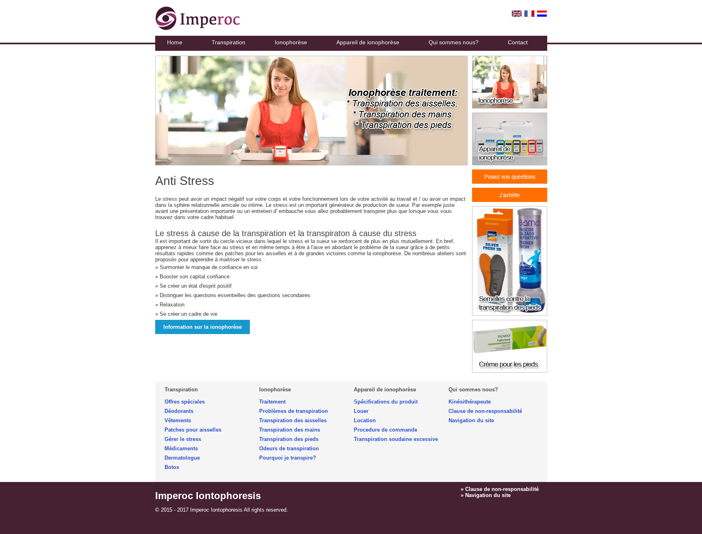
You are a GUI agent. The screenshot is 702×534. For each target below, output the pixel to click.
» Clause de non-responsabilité (500, 489)
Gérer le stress (183, 439)
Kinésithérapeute (469, 402)
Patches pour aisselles (193, 430)
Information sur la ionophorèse (202, 327)
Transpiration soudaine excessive (396, 439)
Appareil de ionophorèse (367, 42)
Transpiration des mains (289, 430)
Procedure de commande (385, 430)
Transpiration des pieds (288, 439)
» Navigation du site (486, 495)
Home (174, 42)
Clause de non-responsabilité (485, 411)
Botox (172, 467)
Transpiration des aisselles (293, 420)
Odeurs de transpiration (289, 448)
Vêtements (178, 420)
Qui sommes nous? (454, 42)
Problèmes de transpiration (293, 411)
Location (365, 420)
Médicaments (181, 448)
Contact (518, 42)
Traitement (272, 402)
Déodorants (179, 411)
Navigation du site (471, 420)
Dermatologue (182, 458)
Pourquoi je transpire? (287, 458)
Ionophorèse (291, 42)
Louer (361, 411)
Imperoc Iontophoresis (208, 495)
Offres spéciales (185, 402)
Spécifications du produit (386, 402)
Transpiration (228, 42)
